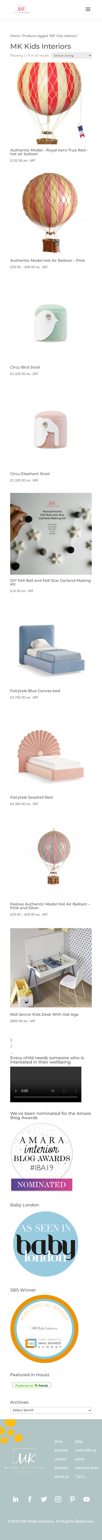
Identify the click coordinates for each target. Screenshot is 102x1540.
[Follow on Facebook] (29, 1499)
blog (79, 1441)
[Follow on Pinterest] (72, 1499)
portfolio (61, 1468)
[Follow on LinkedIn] (15, 1499)
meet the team (87, 1468)
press (79, 1459)
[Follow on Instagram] (58, 1499)
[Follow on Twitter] (44, 1499)
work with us (85, 1450)
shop (58, 1441)
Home (15, 36)
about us (61, 1477)
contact (60, 1459)
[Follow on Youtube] (86, 1499)
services (61, 1450)
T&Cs (80, 1477)
